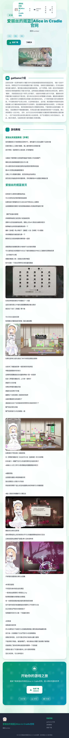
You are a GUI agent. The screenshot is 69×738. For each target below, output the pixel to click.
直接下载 (49, 727)
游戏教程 (49, 725)
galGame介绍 (50, 722)
